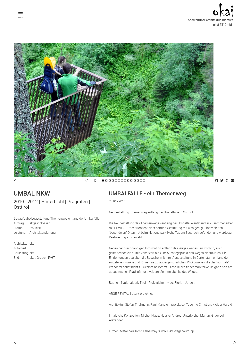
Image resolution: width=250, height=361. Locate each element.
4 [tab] (113, 180)
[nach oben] (234, 343)
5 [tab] (116, 180)
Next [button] (96, 180)
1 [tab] (103, 180)
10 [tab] (131, 180)
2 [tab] (106, 180)
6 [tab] (119, 180)
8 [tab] (125, 180)
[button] (217, 180)
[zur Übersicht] (15, 343)
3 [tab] (110, 180)
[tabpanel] (125, 110)
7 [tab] (122, 180)
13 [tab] (141, 180)
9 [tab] (128, 180)
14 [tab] (144, 180)
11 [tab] (135, 180)
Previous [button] (87, 180)
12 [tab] (138, 180)
